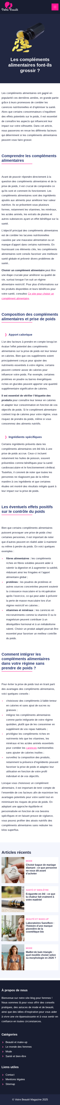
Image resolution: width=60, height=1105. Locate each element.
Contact (10, 1074)
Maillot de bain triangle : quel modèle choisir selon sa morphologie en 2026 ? (41, 955)
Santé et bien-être (16, 1056)
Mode (9, 1051)
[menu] (55, 7)
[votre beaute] (10, 9)
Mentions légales (15, 1079)
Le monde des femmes (19, 1046)
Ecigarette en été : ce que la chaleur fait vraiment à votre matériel (40, 897)
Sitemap (10, 1084)
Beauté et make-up (16, 1042)
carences (31, 747)
